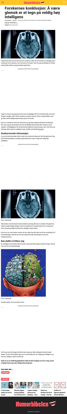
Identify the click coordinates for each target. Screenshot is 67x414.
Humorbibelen (8, 20)
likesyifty (41, 129)
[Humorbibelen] (32, 2)
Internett (14, 20)
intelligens (5, 372)
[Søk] (64, 2)
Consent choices (33, 412)
